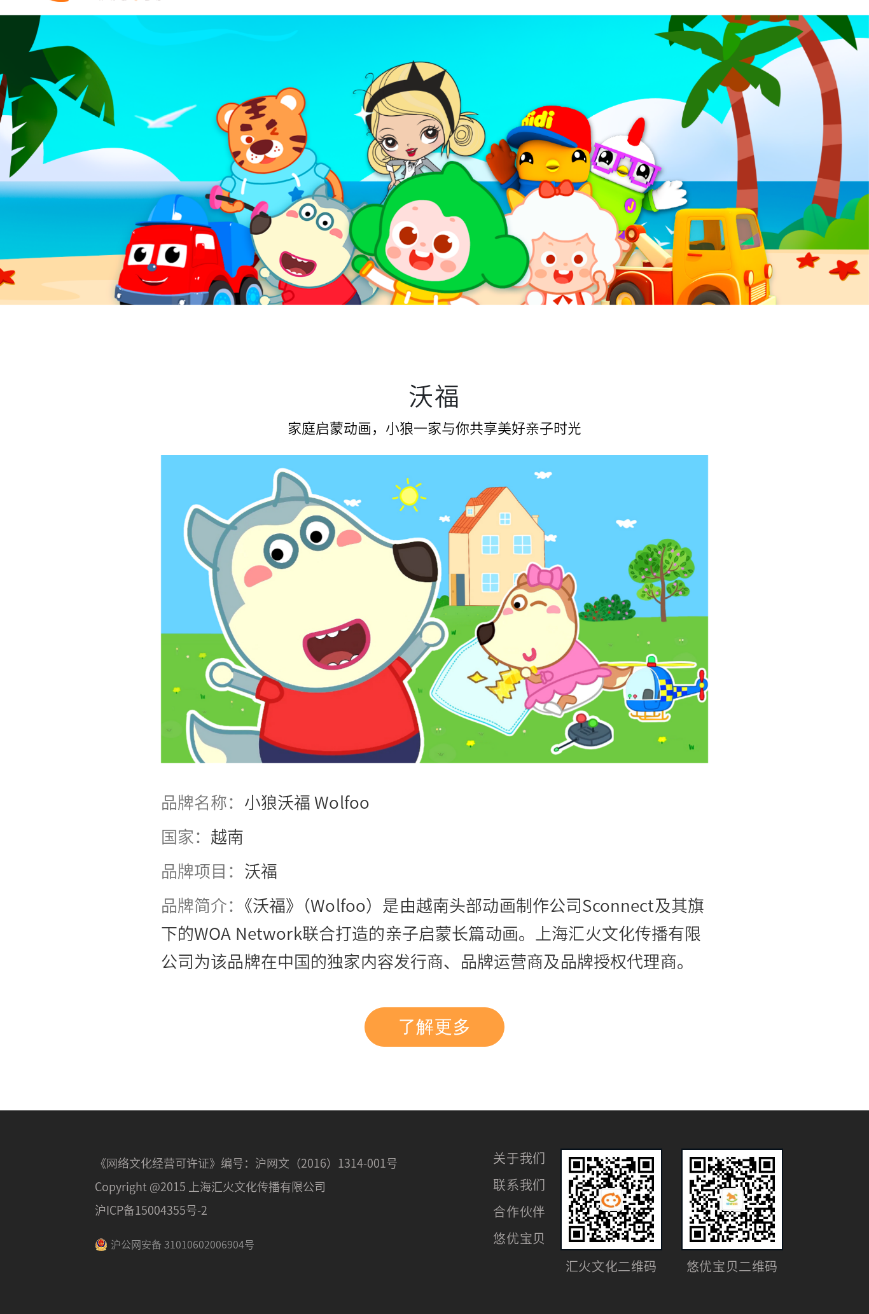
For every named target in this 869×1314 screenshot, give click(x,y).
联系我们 (519, 1184)
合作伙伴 (519, 1211)
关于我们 (519, 1158)
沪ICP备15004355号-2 (151, 1210)
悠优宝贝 (519, 1238)
